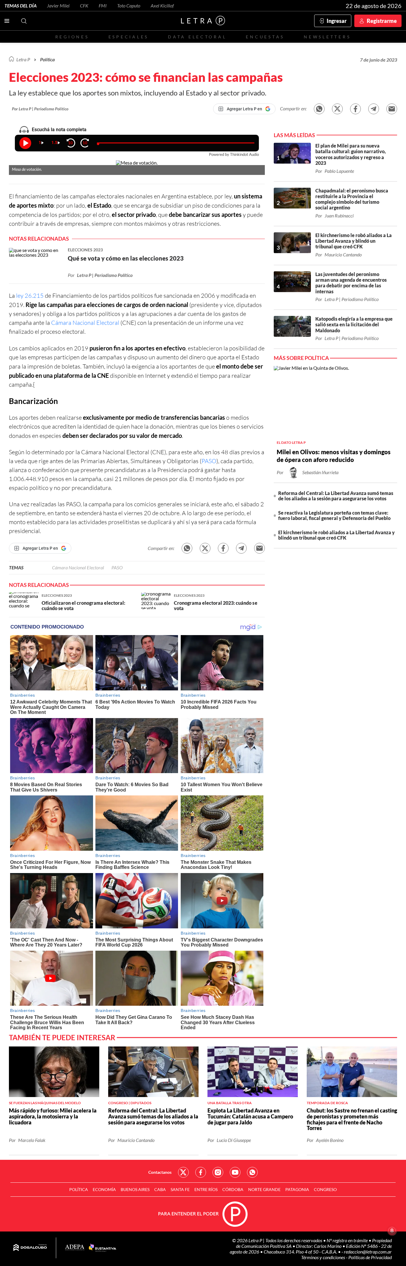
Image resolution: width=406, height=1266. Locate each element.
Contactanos (159, 1172)
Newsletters (327, 36)
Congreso (325, 1189)
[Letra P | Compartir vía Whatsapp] (319, 109)
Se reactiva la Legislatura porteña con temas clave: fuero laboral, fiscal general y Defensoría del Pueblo (334, 515)
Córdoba (232, 1189)
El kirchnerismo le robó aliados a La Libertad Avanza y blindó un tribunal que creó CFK (336, 534)
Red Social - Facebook (201, 1172)
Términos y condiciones (323, 1257)
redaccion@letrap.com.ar (368, 1251)
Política (47, 59)
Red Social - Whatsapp (252, 1172)
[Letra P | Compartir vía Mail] (392, 109)
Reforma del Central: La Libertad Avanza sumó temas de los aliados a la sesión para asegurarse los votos (335, 495)
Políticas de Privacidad (370, 1257)
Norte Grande (264, 1189)
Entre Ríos (206, 1189)
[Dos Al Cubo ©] (30, 1247)
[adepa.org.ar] (74, 1247)
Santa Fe (180, 1189)
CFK (84, 5)
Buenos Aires (135, 1189)
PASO (209, 461)
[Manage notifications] (392, 1230)
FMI (103, 5)
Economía (104, 1189)
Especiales (128, 36)
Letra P (23, 59)
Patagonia (297, 1189)
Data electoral (197, 36)
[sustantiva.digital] (102, 1247)
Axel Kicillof (162, 5)
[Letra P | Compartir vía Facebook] (355, 109)
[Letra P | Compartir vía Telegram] (374, 109)
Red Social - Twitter (183, 1172)
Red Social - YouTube (235, 1172)
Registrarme (382, 21)
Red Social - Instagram (218, 1172)
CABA (160, 1189)
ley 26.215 (30, 295)
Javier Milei (58, 5)
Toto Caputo (128, 5)
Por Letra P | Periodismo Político (40, 108)
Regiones (72, 36)
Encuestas (265, 36)
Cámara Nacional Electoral (85, 322)
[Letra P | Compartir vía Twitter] (337, 109)
